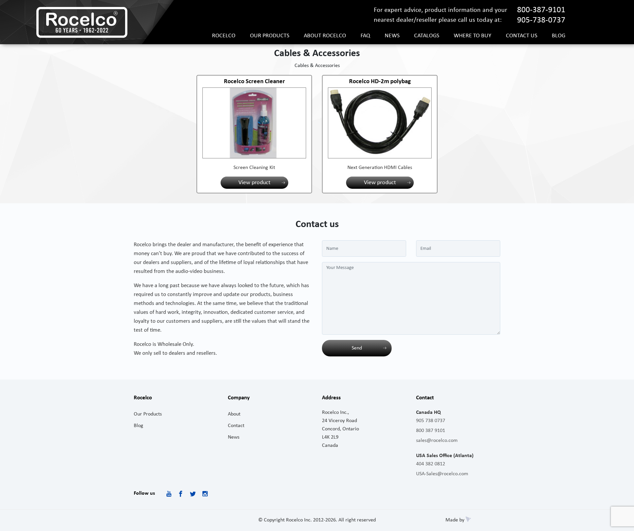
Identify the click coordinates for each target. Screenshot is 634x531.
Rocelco (223, 36)
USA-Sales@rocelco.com (442, 474)
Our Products (148, 414)
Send (357, 348)
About (234, 414)
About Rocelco (325, 36)
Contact (236, 425)
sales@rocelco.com (437, 440)
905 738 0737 (430, 420)
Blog (558, 36)
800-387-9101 (541, 10)
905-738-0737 (541, 20)
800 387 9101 (430, 430)
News (392, 36)
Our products (269, 36)
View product (254, 183)
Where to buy (472, 36)
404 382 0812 (430, 464)
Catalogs (426, 36)
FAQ (365, 36)
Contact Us (521, 36)
